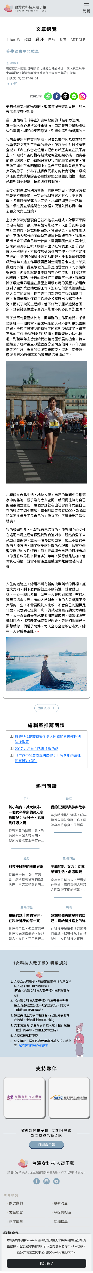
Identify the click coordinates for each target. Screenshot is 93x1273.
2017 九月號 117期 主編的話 (36, 749)
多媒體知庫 (62, 1212)
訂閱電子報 (46, 1145)
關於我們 (16, 1203)
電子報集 (16, 1222)
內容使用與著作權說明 (33, 1045)
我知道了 (46, 1263)
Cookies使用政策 (61, 1252)
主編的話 (13, 40)
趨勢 (27, 40)
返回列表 (44, 708)
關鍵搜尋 (61, 1222)
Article (78, 40)
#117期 (12, 84)
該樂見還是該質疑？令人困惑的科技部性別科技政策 (48, 739)
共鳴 (62, 40)
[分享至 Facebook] (56, 96)
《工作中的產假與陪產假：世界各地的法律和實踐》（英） (48, 758)
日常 (51, 40)
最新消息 (61, 1203)
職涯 (39, 39)
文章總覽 (16, 1212)
